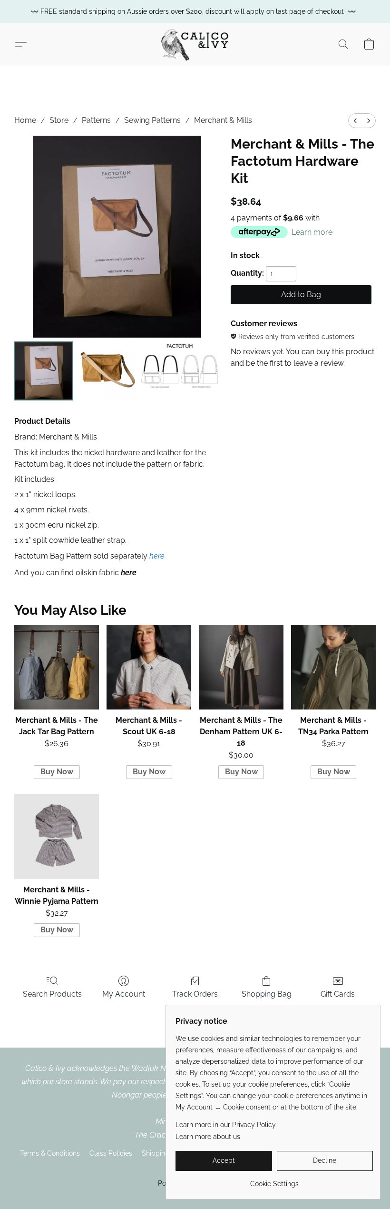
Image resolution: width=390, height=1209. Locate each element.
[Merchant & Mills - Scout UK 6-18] (149, 667)
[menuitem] (355, 121)
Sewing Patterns (152, 120)
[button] (195, 44)
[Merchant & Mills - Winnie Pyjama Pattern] (56, 836)
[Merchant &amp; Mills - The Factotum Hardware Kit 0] (43, 370)
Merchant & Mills (223, 120)
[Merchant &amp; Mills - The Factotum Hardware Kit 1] (106, 370)
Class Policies (110, 1153)
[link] (274, 1180)
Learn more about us (208, 1136)
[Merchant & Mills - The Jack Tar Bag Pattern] (56, 667)
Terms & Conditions (50, 1153)
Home (25, 120)
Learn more (312, 232)
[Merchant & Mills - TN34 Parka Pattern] (333, 667)
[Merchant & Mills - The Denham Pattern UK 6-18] (241, 667)
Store (58, 120)
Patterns (96, 120)
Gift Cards (338, 994)
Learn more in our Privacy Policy (226, 1125)
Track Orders (195, 994)
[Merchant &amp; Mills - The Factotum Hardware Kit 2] (180, 370)
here (157, 555)
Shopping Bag (267, 994)
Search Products (52, 994)
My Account (123, 994)
